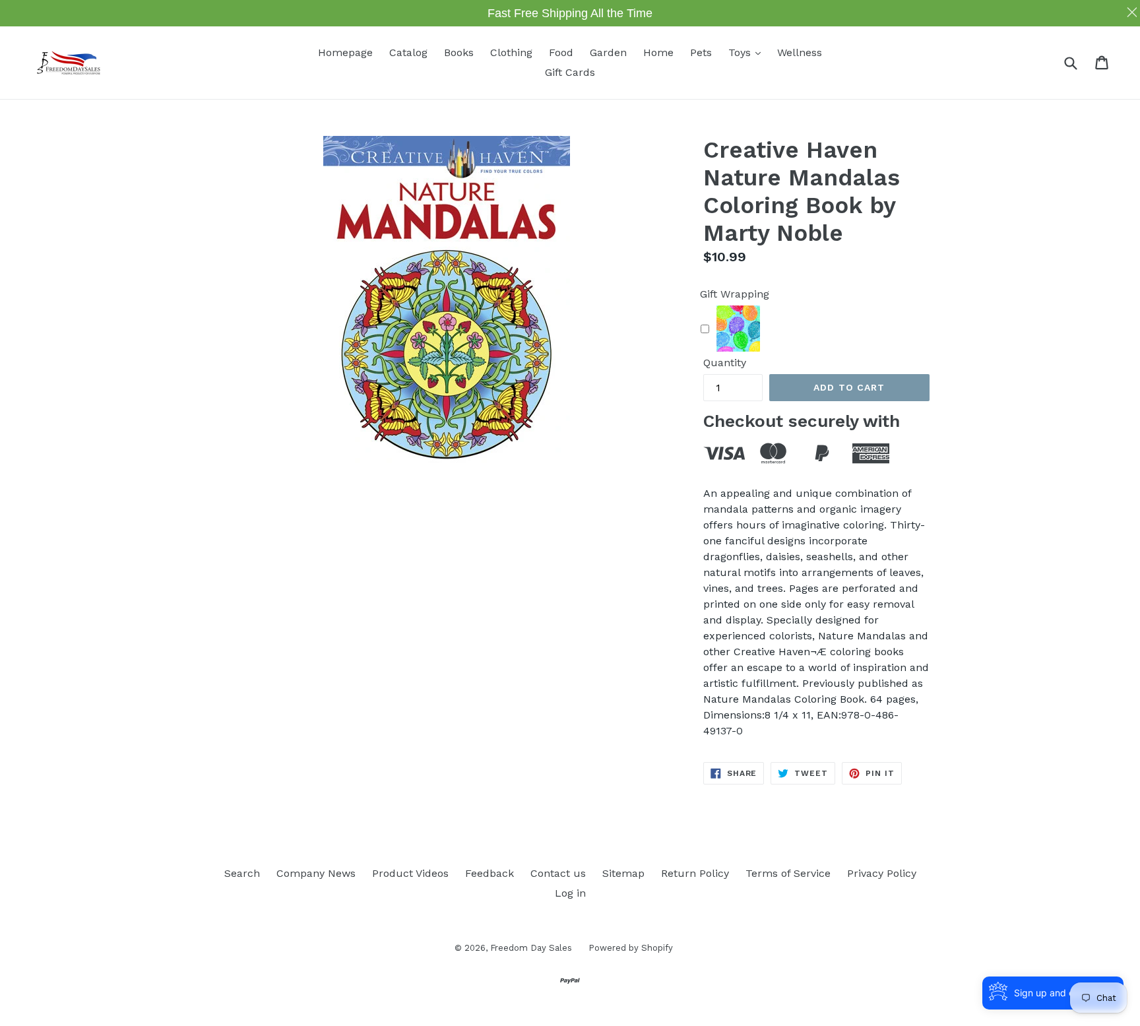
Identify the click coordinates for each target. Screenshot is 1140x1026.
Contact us (558, 873)
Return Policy (695, 873)
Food (561, 52)
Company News (316, 873)
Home (658, 52)
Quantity (724, 362)
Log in (570, 893)
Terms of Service (788, 873)
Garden (608, 52)
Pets (701, 52)
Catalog (408, 52)
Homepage (345, 52)
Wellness (799, 52)
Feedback (489, 873)
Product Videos (410, 873)
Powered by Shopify (630, 948)
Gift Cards (570, 72)
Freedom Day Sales (531, 948)
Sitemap (623, 873)
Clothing (511, 52)
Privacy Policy (881, 873)
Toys (747, 52)
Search (242, 873)
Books (459, 52)
